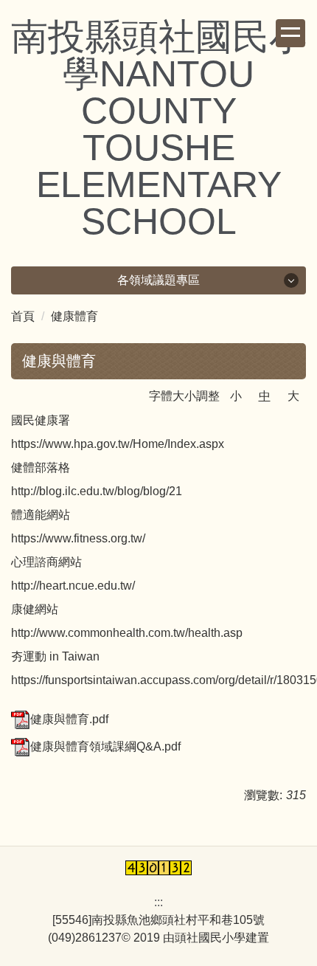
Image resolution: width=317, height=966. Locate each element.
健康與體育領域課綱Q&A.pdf (105, 746)
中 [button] (265, 396)
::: (158, 902)
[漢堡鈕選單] (290, 33)
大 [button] (293, 396)
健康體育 (74, 316)
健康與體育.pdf (69, 719)
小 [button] (236, 396)
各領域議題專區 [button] (158, 280)
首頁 (23, 316)
